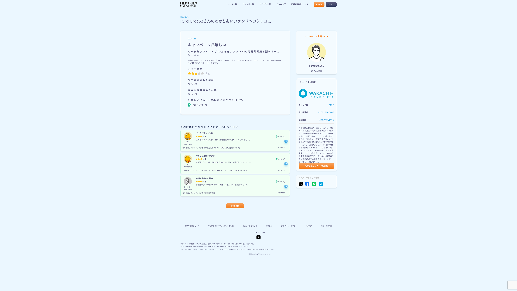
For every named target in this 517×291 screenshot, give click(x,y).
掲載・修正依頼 (326, 226)
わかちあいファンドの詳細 (316, 166)
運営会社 (269, 226)
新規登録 (319, 4)
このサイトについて (249, 226)
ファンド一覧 (248, 4)
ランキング (281, 4)
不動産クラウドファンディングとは (221, 226)
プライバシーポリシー (289, 226)
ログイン (331, 4)
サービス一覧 (231, 4)
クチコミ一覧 (265, 4)
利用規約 (309, 226)
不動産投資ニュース (299, 4)
